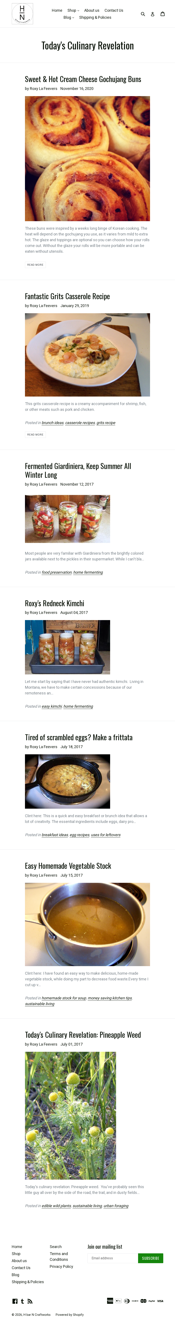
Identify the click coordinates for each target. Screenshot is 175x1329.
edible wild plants (56, 1205)
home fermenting (88, 572)
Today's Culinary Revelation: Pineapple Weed (83, 1034)
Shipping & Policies (95, 17)
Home (57, 10)
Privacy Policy (61, 1266)
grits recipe (105, 422)
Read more (35, 264)
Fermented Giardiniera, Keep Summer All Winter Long (78, 470)
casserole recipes (80, 422)
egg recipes (79, 835)
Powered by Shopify (70, 1315)
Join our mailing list (105, 1247)
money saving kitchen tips (110, 998)
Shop (74, 10)
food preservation (56, 572)
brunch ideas (52, 422)
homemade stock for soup (64, 998)
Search (56, 1246)
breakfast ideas (55, 835)
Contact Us (114, 10)
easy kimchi (52, 706)
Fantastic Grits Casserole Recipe (67, 295)
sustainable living (39, 1003)
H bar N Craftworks (37, 1315)
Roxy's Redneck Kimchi (54, 602)
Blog (70, 17)
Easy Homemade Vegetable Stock (68, 865)
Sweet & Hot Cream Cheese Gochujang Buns (83, 78)
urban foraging (116, 1205)
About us (91, 10)
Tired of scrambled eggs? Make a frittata (79, 737)
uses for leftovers (105, 835)
